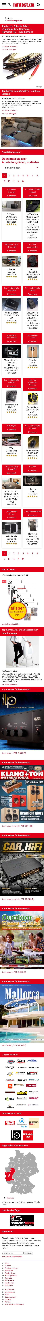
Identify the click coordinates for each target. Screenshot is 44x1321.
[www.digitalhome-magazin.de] (10, 1127)
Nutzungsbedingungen (14, 1304)
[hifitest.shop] (28, 1140)
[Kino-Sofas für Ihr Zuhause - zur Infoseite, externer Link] (21, 132)
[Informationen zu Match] (19, 1085)
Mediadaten (10, 1292)
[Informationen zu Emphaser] (34, 1068)
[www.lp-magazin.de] (16, 1140)
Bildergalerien (11, 1275)
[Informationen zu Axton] (32, 1060)
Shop (7, 1263)
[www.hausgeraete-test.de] (22, 1127)
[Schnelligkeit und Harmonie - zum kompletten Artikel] (21, 68)
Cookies (8, 1299)
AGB (7, 1294)
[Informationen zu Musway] (10, 1092)
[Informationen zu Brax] (10, 1068)
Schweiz (10, 1198)
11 (13, 181)
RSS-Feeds (9, 1280)
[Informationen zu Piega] (34, 1092)
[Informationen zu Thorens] (34, 1098)
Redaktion (9, 1270)
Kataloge (8, 1278)
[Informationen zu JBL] (10, 1086)
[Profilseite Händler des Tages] (22, 1221)
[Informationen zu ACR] (11, 1061)
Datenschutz (10, 1297)
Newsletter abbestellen (12, 1256)
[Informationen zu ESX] (10, 1074)
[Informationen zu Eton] (20, 1073)
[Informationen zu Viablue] (10, 1106)
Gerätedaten (10, 1273)
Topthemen (9, 1283)
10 (9, 181)
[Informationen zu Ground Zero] (10, 1080)
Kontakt (8, 1302)
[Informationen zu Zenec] (33, 1105)
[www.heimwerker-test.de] (34, 1127)
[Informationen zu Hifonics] (34, 1080)
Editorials (9, 1285)
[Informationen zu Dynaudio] (22, 1067)
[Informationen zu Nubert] (22, 1093)
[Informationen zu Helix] (22, 1080)
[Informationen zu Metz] (31, 1086)
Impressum (9, 1289)
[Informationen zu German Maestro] (32, 1073)
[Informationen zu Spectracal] (22, 1098)
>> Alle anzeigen (9, 49)
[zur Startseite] (23, 4)
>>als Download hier (11, 624)
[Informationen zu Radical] (10, 1099)
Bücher (8, 1265)
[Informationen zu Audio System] (21, 1061)
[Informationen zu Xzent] (21, 1105)
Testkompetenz (11, 1268)
